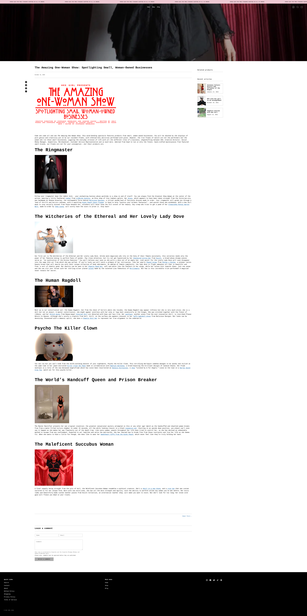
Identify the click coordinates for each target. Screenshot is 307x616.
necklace (128, 314)
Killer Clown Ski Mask (76, 366)
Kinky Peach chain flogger (93, 202)
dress (130, 198)
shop (133, 368)
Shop (106, 585)
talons (91, 268)
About (6, 588)
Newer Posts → (187, 516)
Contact (7, 585)
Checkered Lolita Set (142, 258)
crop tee (171, 489)
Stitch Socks (55, 314)
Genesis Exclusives (120, 368)
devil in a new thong (151, 489)
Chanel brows (151, 262)
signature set (131, 428)
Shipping (7, 594)
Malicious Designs (96, 200)
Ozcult (158, 258)
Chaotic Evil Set (90, 318)
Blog (106, 588)
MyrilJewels (134, 268)
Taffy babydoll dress (142, 316)
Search (6, 582)
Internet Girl (81, 314)
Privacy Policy (72, 552)
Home (106, 582)
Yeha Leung (59, 207)
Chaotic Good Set (95, 266)
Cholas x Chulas (168, 262)
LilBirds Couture (83, 198)
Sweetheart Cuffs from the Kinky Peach (117, 434)
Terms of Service (40, 553)
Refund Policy (9, 591)
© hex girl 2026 (9, 610)
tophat (68, 198)
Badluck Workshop (117, 366)
